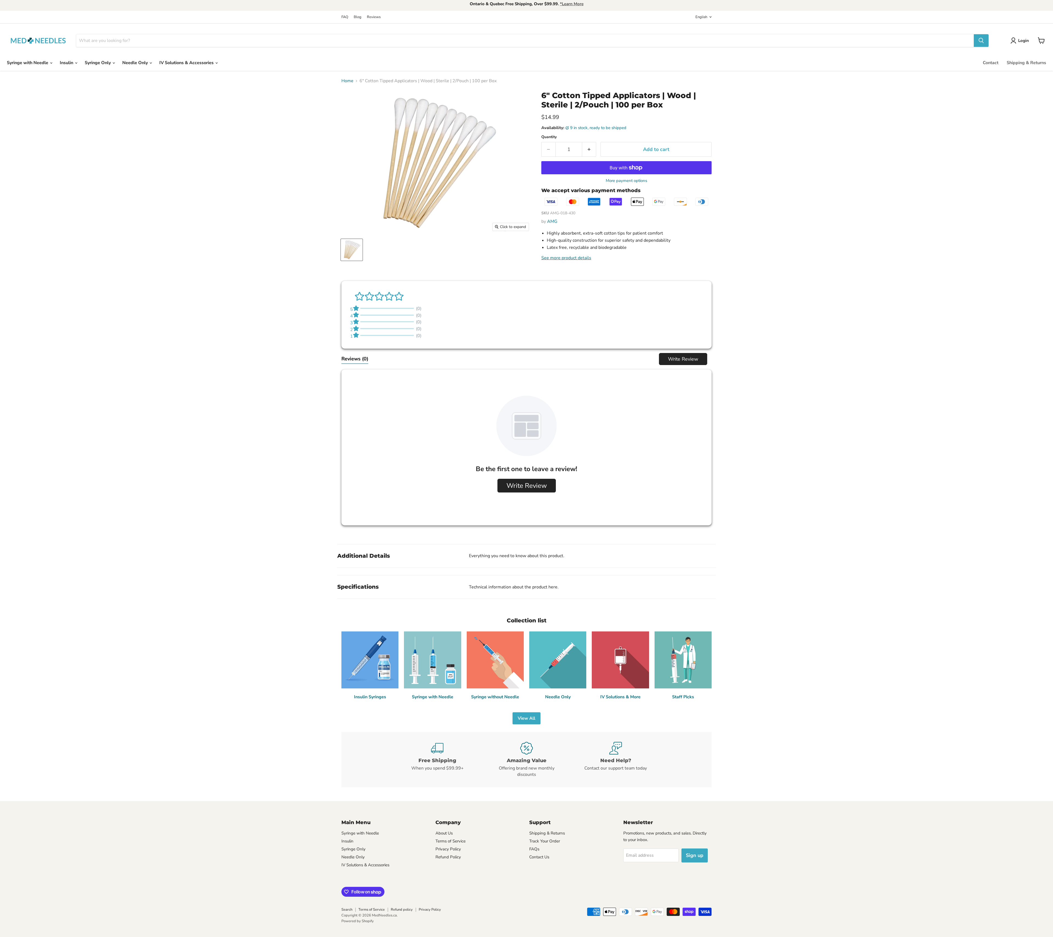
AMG (552, 221)
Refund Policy (448, 857)
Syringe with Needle (28, 63)
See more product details (566, 258)
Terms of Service (450, 841)
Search (346, 909)
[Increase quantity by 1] (589, 149)
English (701, 17)
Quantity (549, 137)
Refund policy (402, 909)
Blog (357, 17)
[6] (352, 250)
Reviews (374, 17)
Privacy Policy (448, 849)
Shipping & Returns (1026, 63)
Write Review (683, 359)
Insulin (67, 63)
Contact (990, 63)
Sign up (694, 855)
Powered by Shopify (357, 921)
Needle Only (135, 63)
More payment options (626, 180)
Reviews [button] (354, 358)
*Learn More (572, 4)
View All (526, 718)
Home (347, 80)
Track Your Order (544, 841)
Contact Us (539, 857)
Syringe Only (98, 63)
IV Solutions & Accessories (187, 63)
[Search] (981, 40)
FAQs (534, 849)
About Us (444, 833)
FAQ (344, 17)
